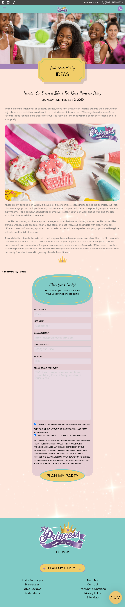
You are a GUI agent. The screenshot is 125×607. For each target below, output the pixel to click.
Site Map (92, 597)
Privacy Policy (93, 593)
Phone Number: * (41, 344)
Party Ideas (32, 593)
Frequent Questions (93, 589)
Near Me (92, 580)
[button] (115, 597)
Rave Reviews (32, 589)
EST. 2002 (62, 552)
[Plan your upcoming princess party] (62, 570)
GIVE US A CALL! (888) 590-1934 (103, 2)
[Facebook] (3, 2)
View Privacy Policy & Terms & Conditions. (61, 463)
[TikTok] (14, 2)
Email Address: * (41, 333)
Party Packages (32, 580)
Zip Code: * (39, 356)
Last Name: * (39, 321)
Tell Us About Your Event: (46, 368)
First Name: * (40, 309)
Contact (92, 584)
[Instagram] (8, 2)
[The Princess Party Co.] (62, 9)
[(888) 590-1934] (120, 8)
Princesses (32, 584)
